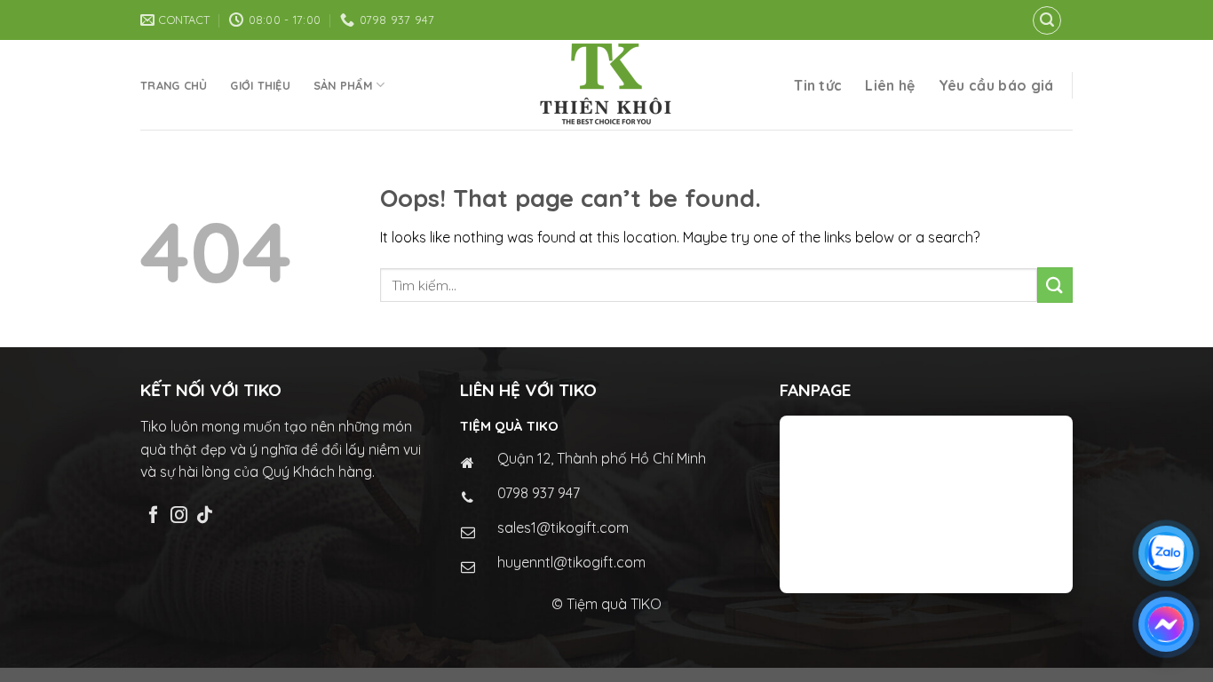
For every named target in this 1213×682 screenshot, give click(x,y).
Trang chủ (173, 85)
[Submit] (1055, 284)
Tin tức (818, 85)
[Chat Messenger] (1165, 624)
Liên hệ (890, 85)
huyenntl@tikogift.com (571, 562)
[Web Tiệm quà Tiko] (606, 85)
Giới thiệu (260, 85)
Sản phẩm (343, 85)
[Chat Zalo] (1165, 553)
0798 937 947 (538, 493)
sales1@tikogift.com (563, 527)
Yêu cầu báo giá (996, 85)
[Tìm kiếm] (1047, 20)
